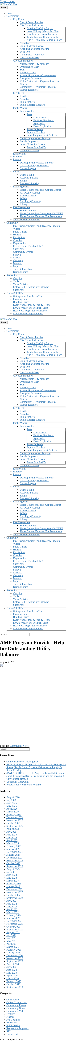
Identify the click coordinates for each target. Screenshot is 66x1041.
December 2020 (14, 955)
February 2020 (13, 981)
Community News (19, 745)
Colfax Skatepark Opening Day (22, 761)
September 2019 (14, 987)
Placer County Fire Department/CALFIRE (41, 213)
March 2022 (12, 912)
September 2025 (14, 826)
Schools (17, 254)
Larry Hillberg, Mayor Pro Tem (42, 31)
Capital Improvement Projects (42, 135)
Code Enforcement (29, 150)
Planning (17, 159)
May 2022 (11, 906)
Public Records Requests (32, 104)
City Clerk (18, 93)
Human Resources (29, 89)
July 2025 (11, 831)
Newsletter (11, 1022)
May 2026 (11, 805)
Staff (22, 69)
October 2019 (13, 984)
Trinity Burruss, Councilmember (43, 37)
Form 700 (25, 51)
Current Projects (28, 168)
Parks (29, 114)
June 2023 (11, 875)
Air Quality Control (30, 192)
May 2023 (11, 877)
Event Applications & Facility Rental (31, 304)
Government (12, 16)
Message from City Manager (34, 63)
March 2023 (12, 880)
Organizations (20, 243)
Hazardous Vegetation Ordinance (30, 310)
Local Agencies (21, 186)
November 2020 (14, 958)
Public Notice (13, 1025)
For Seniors (19, 237)
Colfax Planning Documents (34, 165)
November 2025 (14, 820)
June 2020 (11, 969)
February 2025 (13, 846)
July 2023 (11, 872)
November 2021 (14, 923)
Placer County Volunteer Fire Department (41, 216)
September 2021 (14, 929)
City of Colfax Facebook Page (28, 246)
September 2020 (14, 961)
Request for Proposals (17, 1028)
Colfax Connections (16, 1002)
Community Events (23, 251)
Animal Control (28, 195)
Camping (17, 278)
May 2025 (11, 837)
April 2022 (11, 909)
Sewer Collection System (32, 144)
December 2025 (14, 817)
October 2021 (13, 926)
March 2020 (12, 978)
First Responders (21, 207)
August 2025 (13, 828)
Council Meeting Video (32, 46)
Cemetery (18, 260)
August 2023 (13, 869)
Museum (17, 263)
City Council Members (31, 25)
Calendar (17, 257)
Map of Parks (40, 117)
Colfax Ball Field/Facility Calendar (31, 287)
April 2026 (11, 808)
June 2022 (11, 903)
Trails (16, 281)
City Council (19, 19)
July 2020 (11, 967)
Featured (10, 1014)
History (17, 234)
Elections (24, 96)
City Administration (23, 60)
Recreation (11, 275)
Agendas (24, 43)
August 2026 (13, 797)
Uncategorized (13, 1034)
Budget (23, 180)
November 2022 (14, 892)
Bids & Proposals (28, 141)
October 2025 (13, 823)
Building (17, 156)
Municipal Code (28, 72)
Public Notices (27, 102)
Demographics (20, 272)
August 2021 (13, 932)
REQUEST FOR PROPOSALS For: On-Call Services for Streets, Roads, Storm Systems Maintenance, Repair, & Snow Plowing (36, 767)
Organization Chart (29, 66)
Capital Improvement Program (35, 138)
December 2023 (14, 857)
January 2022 (13, 918)
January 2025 (13, 849)
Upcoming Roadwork (17, 781)
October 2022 (13, 895)
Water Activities (21, 284)
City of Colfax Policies (31, 22)
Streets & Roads (35, 129)
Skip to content (7, 1)
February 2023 (13, 883)
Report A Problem (36, 132)
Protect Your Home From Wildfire (23, 784)
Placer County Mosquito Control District (40, 189)
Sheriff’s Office (28, 210)
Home (9, 13)
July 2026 (11, 800)
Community (12, 222)
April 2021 (11, 944)
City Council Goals (29, 57)
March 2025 (12, 843)
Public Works (20, 108)
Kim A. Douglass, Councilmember (44, 40)
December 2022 (14, 889)
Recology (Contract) (30, 201)
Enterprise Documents (31, 78)
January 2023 (13, 886)
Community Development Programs (38, 86)
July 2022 (11, 900)
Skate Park (18, 249)
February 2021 (13, 949)
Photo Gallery (20, 231)
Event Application (42, 126)
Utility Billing (27, 174)
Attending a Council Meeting (34, 48)
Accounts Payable (29, 177)
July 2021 (11, 935)
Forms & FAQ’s (14, 293)
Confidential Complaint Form (28, 313)
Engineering (19, 153)
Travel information (22, 269)
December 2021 (14, 921)
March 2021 (12, 946)
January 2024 (13, 854)
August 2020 (13, 964)
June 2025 (11, 834)
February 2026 (13, 814)
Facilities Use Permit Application (43, 122)
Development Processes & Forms (37, 162)
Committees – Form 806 (32, 54)
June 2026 (11, 803)
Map (15, 266)
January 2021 (13, 952)
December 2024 (14, 852)
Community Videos (16, 1011)
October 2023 (13, 863)
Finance (17, 171)
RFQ (9, 1031)
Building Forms (21, 302)
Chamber (17, 240)
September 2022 (14, 898)
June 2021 (11, 938)
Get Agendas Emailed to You (27, 296)
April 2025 (11, 840)
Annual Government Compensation (38, 75)
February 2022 (13, 915)
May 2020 (11, 972)
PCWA (23, 198)
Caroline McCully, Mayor (40, 28)
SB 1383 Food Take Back (26, 219)
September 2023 (14, 866)
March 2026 (12, 811)
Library (23, 204)
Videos (16, 228)
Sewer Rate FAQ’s (36, 147)
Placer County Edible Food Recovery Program (36, 226)
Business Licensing (29, 183)
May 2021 (11, 941)
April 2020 (11, 975)
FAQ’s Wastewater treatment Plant (30, 307)
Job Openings (13, 1019)
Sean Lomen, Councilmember (42, 34)
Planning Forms (21, 299)
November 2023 (14, 860)
